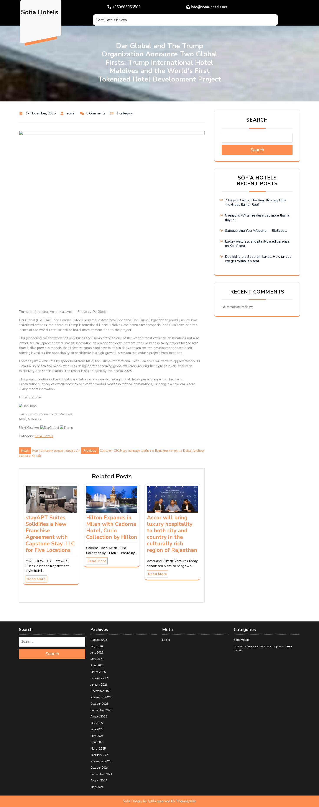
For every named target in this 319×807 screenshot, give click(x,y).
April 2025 (97, 742)
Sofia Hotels (39, 12)
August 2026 (98, 640)
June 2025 (97, 729)
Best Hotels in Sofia (111, 20)
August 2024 (98, 781)
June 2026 (97, 653)
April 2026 (97, 665)
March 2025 (98, 749)
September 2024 (101, 774)
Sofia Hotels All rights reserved (146, 801)
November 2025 (101, 697)
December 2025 (100, 691)
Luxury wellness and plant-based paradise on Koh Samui (257, 243)
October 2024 (99, 768)
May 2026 (97, 659)
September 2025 (101, 710)
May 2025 (97, 736)
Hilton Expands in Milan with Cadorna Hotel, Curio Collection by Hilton (111, 527)
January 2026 (99, 685)
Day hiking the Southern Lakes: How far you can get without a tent (258, 258)
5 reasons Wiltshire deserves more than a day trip (257, 217)
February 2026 (100, 678)
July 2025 (96, 723)
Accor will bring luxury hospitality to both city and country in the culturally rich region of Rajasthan (172, 534)
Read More (36, 579)
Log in (166, 640)
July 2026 (96, 646)
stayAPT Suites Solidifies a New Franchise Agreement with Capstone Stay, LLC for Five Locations (50, 534)
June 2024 (97, 787)
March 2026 (98, 672)
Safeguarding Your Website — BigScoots (256, 230)
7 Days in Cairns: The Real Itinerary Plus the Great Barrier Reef (255, 202)
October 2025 (99, 704)
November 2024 (101, 761)
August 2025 (98, 717)
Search (257, 120)
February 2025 (100, 755)
